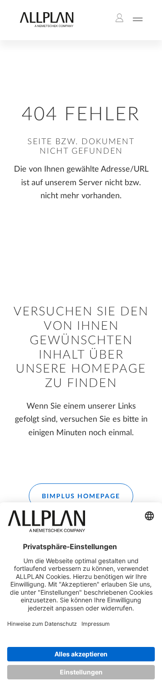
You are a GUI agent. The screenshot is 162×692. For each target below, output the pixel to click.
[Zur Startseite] (46, 25)
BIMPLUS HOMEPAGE (81, 496)
